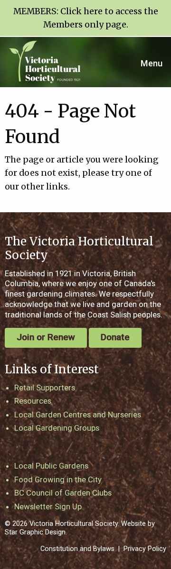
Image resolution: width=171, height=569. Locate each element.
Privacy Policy (145, 549)
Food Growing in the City (58, 479)
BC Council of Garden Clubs (63, 492)
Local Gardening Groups (56, 428)
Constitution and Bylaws (77, 549)
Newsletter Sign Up (48, 506)
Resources (32, 401)
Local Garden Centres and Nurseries (77, 414)
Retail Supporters (44, 387)
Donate (115, 337)
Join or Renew (46, 337)
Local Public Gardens (51, 465)
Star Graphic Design (35, 532)
